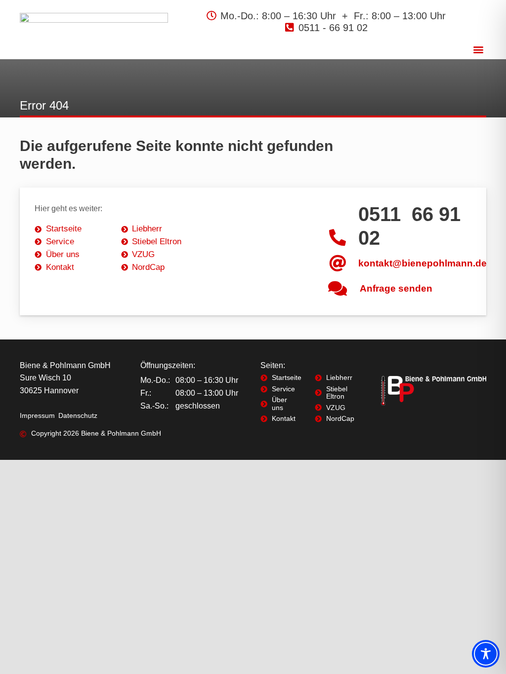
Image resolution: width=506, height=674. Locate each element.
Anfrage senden (396, 288)
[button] (478, 49)
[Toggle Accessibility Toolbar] (486, 654)
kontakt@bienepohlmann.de (422, 263)
